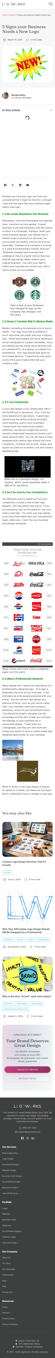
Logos (30, 939)
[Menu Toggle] (50, 4)
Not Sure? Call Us (27, 1078)
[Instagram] (27, 1138)
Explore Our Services (27, 1069)
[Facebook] (22, 1138)
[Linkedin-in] (32, 1138)
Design (12, 15)
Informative (22, 1003)
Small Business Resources (16, 1009)
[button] (51, 110)
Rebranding (43, 939)
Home (4, 15)
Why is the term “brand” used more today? (26, 996)
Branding (8, 939)
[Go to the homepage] (13, 4)
